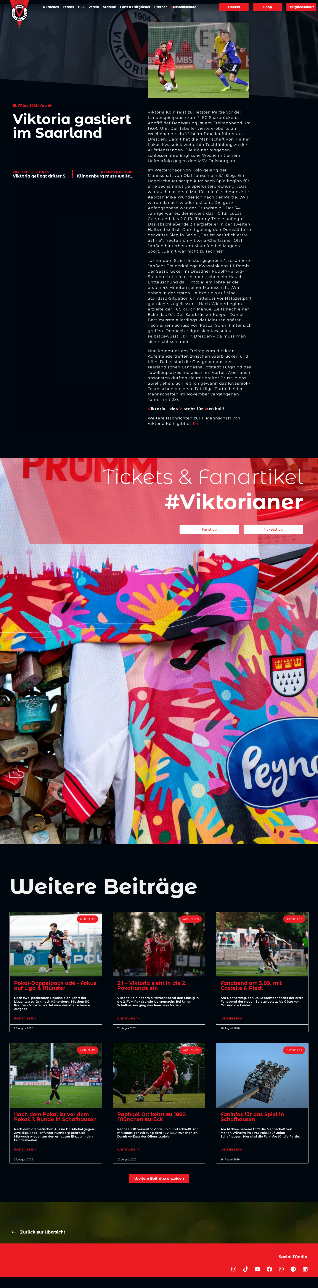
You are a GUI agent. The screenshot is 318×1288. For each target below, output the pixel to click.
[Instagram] (233, 1269)
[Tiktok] (245, 1269)
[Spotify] (293, 1269)
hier (197, 423)
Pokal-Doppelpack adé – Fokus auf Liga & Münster (55, 985)
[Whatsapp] (281, 1269)
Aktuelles (51, 7)
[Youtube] (257, 1269)
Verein (93, 7)
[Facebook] (269, 1269)
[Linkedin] (305, 1269)
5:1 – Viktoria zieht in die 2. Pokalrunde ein (151, 985)
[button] (159, 1178)
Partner (160, 7)
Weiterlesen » (25, 1018)
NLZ (81, 7)
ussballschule (183, 7)
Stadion (109, 7)
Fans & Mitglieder (135, 7)
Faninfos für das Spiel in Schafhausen (252, 1116)
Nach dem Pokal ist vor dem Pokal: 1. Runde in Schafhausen (55, 1116)
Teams (68, 7)
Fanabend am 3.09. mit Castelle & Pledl (251, 985)
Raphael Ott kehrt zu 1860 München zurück (151, 1116)
